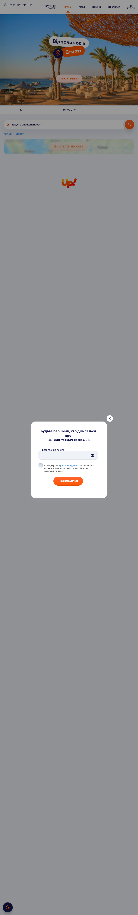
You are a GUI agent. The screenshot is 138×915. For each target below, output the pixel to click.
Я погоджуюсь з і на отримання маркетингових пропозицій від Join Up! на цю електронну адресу (68, 468)
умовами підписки (69, 465)
